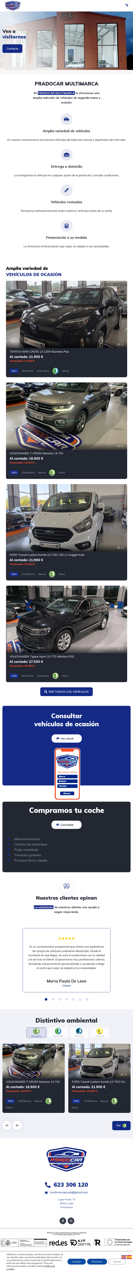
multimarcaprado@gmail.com (68, 1192)
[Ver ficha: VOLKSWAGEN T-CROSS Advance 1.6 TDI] (66, 430)
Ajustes (117, 1261)
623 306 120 (70, 1184)
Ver (119, 1125)
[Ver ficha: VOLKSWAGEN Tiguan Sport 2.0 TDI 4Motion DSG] (66, 634)
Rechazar (97, 1261)
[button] (46, 999)
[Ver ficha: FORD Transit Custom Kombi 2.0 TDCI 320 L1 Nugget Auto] (66, 532)
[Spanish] (129, 1256)
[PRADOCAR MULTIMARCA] (13, 6)
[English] (124, 1256)
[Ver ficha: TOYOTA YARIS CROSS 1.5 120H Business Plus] (66, 329)
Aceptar (76, 1261)
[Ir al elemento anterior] (6, 1125)
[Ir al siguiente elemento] (17, 1125)
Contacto (12, 48)
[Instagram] (71, 1221)
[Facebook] (63, 1221)
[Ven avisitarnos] (66, 41)
